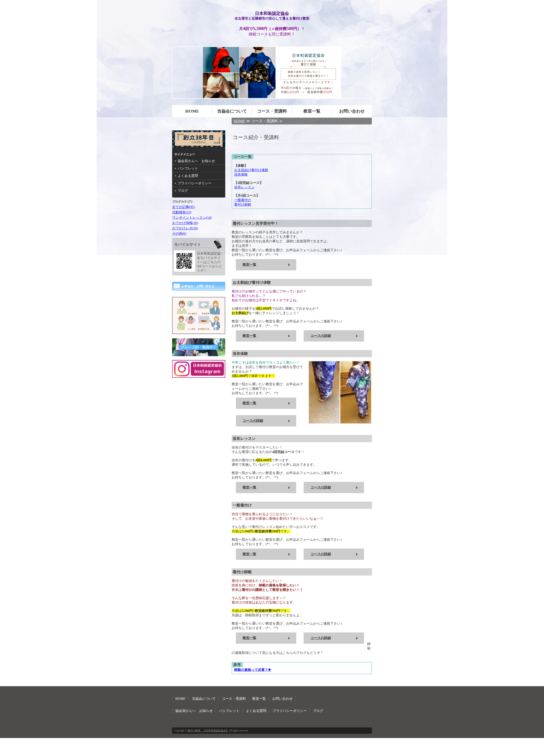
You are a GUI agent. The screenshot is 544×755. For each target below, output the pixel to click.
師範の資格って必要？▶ (253, 670)
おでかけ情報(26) (185, 223)
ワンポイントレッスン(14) (192, 217)
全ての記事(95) (183, 207)
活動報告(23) (181, 212)
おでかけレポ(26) (185, 228)
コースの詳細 (320, 335)
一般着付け (242, 200)
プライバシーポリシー (195, 183)
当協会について (232, 111)
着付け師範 (242, 204)
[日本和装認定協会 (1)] (272, 72)
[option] (272, 72)
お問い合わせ (352, 111)
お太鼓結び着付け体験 (251, 170)
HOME (192, 111)
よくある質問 (188, 176)
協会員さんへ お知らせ (196, 161)
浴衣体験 (241, 174)
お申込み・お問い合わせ (198, 286)
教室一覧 (311, 111)
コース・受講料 (272, 111)
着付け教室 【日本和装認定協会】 (208, 730)
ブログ (183, 190)
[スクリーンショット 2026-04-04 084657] (198, 331)
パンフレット (188, 168)
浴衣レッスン (244, 187)
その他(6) (179, 233)
